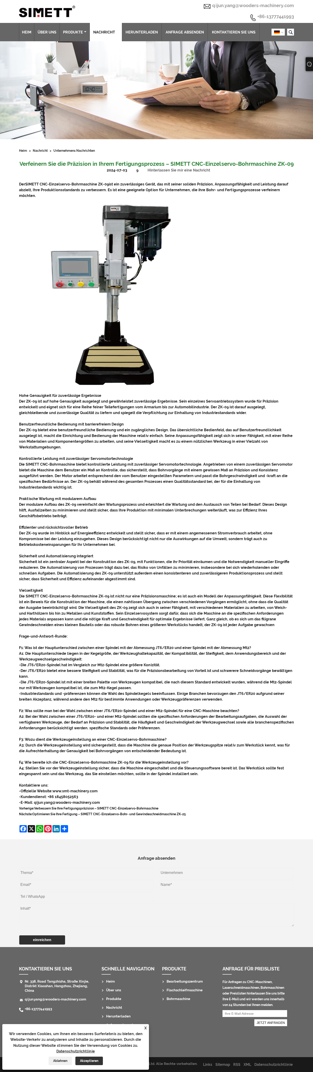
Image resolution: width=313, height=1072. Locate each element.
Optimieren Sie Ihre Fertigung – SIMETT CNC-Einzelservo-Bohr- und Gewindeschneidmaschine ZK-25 (109, 814)
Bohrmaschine (178, 999)
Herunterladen (142, 32)
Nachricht (104, 32)
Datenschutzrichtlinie (75, 1051)
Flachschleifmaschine (185, 990)
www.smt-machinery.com (75, 791)
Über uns (47, 32)
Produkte (73, 32)
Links (207, 1064)
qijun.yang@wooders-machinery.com (253, 5)
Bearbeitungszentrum (185, 981)
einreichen (42, 940)
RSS (236, 1064)
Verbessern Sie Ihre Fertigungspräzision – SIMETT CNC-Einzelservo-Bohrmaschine (96, 808)
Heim (26, 32)
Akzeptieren (89, 1061)
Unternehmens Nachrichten (74, 150)
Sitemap (222, 1064)
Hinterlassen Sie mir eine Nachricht (179, 170)
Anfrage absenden (185, 32)
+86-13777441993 (275, 16)
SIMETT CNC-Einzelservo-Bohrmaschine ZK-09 (67, 184)
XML (247, 1064)
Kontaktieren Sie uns (233, 32)
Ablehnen (60, 1061)
